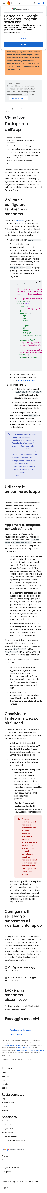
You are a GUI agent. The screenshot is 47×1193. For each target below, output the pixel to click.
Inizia (23, 44)
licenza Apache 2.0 (24, 1048)
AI (8, 112)
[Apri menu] (3, 3)
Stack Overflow (8, 1125)
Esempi (4, 1080)
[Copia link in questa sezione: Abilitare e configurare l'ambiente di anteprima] (25, 214)
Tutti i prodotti (7, 1171)
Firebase (8, 109)
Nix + (27, 380)
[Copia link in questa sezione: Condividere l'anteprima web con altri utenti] (25, 723)
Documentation (20, 109)
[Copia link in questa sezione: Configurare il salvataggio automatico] (20, 970)
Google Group (7, 1129)
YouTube (5, 1110)
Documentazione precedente (13, 1140)
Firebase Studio (34, 109)
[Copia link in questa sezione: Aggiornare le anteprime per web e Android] (34, 528)
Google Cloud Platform (10, 1168)
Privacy (12, 1182)
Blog (3, 1099)
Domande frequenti (9, 1136)
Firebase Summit (8, 1102)
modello (19, 220)
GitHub (4, 1088)
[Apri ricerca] (29, 2)
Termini (4, 1182)
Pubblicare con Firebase (20, 1030)
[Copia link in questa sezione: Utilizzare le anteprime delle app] (7, 496)
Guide (4, 1072)
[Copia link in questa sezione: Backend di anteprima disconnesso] (29, 999)
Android (5, 1156)
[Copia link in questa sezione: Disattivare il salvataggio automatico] (20, 980)
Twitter (4, 1106)
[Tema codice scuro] (36, 282)
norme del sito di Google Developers (30, 1050)
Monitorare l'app (17, 1034)
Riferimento (6, 1076)
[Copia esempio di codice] (40, 282)
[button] (23, 969)
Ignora (23, 38)
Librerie (5, 1084)
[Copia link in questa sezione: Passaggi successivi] (7, 1023)
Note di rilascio (7, 1132)
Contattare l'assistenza (10, 1121)
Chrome (5, 1160)
